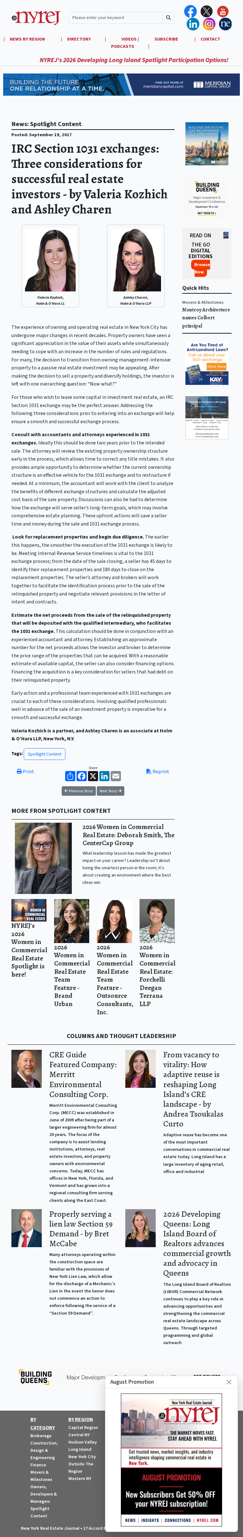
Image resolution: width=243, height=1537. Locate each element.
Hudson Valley (82, 1442)
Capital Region (83, 1427)
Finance (38, 1465)
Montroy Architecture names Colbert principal (206, 317)
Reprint (160, 771)
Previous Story (80, 791)
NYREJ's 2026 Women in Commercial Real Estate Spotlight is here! (29, 950)
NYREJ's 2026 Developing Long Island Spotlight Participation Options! (110, 60)
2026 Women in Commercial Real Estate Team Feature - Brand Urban (72, 975)
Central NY (79, 1435)
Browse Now (202, 268)
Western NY (79, 1478)
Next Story (109, 791)
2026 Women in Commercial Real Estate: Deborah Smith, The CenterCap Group (128, 834)
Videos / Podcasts (125, 43)
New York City (82, 1456)
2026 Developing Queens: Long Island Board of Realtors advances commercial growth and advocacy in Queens (197, 1244)
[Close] (229, 1382)
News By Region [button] (28, 39)
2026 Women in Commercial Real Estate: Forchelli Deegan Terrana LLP (157, 975)
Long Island (79, 1449)
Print (28, 771)
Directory (79, 39)
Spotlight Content (44, 754)
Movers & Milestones (202, 302)
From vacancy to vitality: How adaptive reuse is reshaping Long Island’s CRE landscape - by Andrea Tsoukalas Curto (193, 1089)
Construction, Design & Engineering (44, 1450)
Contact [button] (210, 39)
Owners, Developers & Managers (43, 1494)
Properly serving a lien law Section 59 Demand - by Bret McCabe (81, 1229)
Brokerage (41, 1435)
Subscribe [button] (166, 39)
